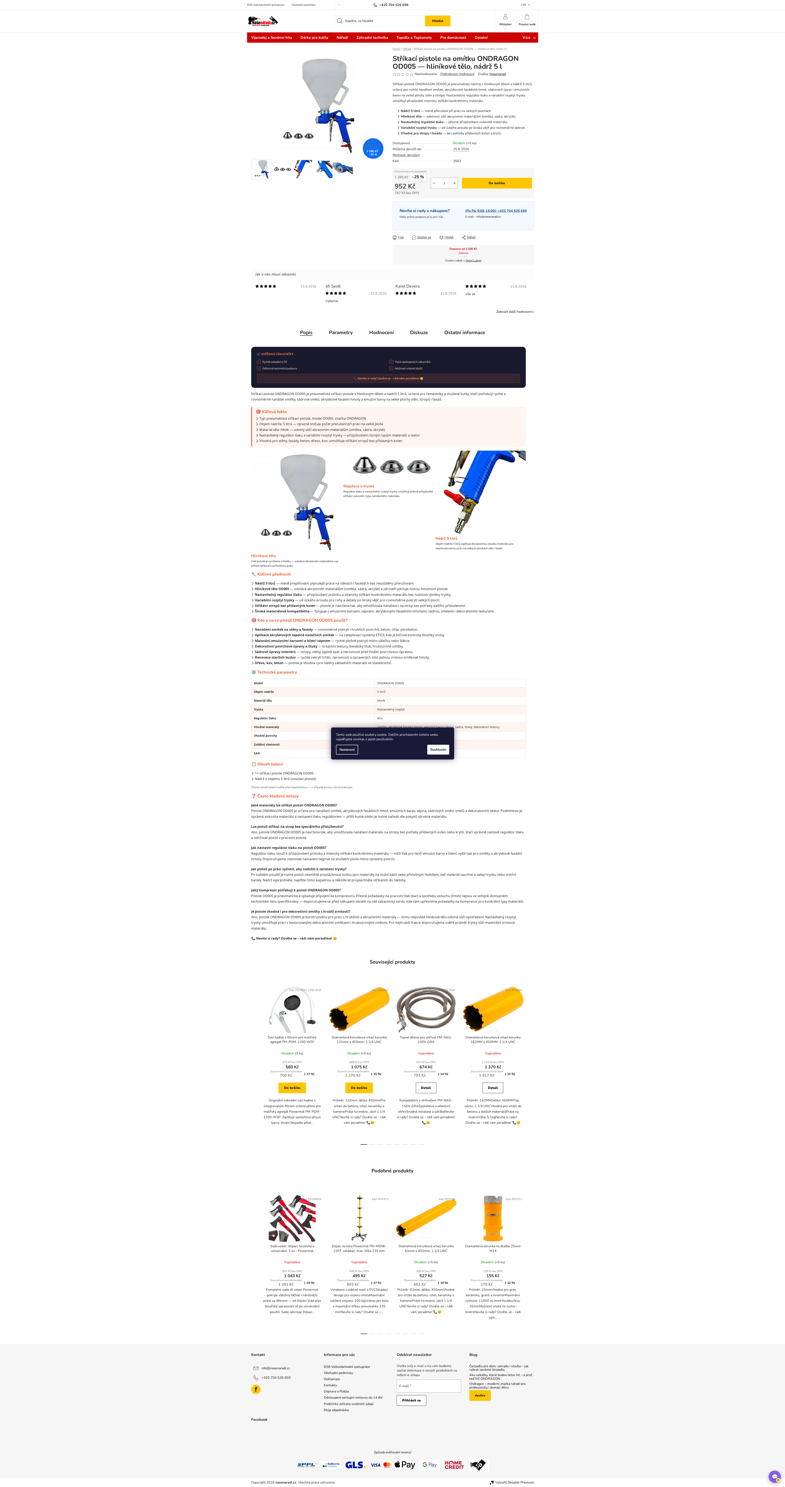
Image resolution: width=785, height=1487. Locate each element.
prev (254, 1064)
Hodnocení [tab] (381, 332)
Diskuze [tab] (419, 332)
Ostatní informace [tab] (464, 332)
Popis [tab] (306, 332)
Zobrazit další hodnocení (514, 312)
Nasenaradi (497, 74)
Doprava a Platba (336, 1391)
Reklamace (332, 1379)
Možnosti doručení (406, 155)
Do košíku (497, 183)
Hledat (437, 21)
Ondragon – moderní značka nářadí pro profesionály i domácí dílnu (497, 1385)
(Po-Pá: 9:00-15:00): (496, 211)
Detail (426, 1088)
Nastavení (347, 749)
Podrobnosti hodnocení (457, 74)
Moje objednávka (336, 1410)
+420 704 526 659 (276, 1377)
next (530, 1064)
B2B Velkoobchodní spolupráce (266, 5)
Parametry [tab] (341, 332)
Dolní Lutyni (473, 261)
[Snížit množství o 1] (434, 183)
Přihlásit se (411, 1400)
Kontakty (330, 1385)
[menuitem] (271, 37)
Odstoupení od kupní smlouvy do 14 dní (353, 1397)
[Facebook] (256, 1389)
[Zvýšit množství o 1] (455, 183)
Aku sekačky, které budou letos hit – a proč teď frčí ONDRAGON (500, 1377)
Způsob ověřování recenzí (392, 1452)
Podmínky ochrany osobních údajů (349, 1404)
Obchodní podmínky (304, 5)
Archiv (480, 1395)
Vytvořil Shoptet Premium (514, 1482)
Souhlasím (438, 749)
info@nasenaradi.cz (488, 217)
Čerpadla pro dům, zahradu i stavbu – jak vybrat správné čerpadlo (498, 1368)
